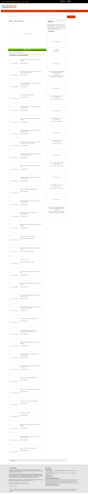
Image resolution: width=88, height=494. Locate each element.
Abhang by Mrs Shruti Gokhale (56, 140)
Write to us (53, 11)
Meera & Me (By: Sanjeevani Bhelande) (27, 238)
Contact (27, 1)
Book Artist (27, 49)
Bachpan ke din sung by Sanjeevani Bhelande (28, 377)
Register (13, 1)
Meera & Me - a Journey (24, 259)
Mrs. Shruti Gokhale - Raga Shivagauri (56, 162)
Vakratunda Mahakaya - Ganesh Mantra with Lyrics (29, 318)
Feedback (8, 1)
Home (3, 1)
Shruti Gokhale (56, 73)
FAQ (22, 1)
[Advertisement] (59, 5)
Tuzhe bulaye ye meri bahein (25, 412)
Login (18, 1)
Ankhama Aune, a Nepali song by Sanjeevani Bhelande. (30, 389)
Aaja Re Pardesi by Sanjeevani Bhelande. (27, 94)
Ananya (56, 49)
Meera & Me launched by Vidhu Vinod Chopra (28, 236)
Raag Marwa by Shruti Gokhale (56, 118)
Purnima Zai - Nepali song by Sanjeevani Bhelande (29, 401)
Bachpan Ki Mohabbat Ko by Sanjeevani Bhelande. (29, 189)
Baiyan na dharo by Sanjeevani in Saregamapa (28, 448)
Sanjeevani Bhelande (19, 21)
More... (61, 29)
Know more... (32, 480)
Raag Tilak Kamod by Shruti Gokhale (56, 96)
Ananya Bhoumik (57, 50)
